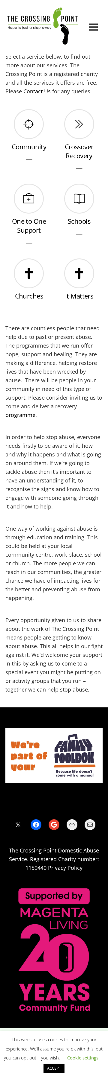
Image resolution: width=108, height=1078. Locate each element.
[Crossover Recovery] (79, 124)
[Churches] (29, 273)
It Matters (79, 296)
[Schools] (79, 198)
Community (29, 146)
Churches (29, 296)
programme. (21, 414)
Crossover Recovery (79, 151)
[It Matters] (79, 273)
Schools (79, 221)
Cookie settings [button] (82, 1058)
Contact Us (37, 91)
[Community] (29, 124)
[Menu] (93, 26)
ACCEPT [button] (54, 1068)
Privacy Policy (65, 867)
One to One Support (29, 226)
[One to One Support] (29, 198)
